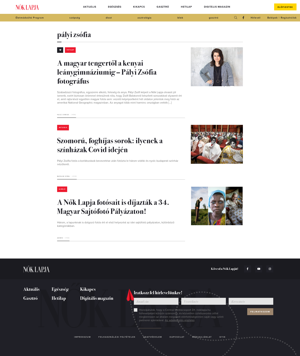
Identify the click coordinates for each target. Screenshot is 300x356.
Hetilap (186, 6)
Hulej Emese (63, 114)
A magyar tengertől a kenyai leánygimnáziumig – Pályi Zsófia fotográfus (107, 71)
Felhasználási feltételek (116, 337)
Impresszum (82, 337)
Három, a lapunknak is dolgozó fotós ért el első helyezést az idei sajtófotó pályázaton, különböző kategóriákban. (115, 224)
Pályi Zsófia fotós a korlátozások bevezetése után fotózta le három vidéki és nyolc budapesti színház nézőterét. (117, 162)
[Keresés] (236, 17)
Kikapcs (139, 6)
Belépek (272, 17)
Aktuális (89, 6)
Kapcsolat (177, 337)
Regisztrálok (289, 17)
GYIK (222, 337)
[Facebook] (243, 17)
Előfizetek (285, 7)
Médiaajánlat (202, 337)
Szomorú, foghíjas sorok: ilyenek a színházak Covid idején (110, 144)
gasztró (213, 17)
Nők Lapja (27, 7)
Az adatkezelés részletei (180, 320)
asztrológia (145, 17)
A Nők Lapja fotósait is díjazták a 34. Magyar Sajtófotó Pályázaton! (113, 206)
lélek (180, 17)
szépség (74, 17)
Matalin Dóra (63, 176)
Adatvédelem (152, 337)
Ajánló (62, 189)
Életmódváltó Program (30, 17)
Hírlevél (255, 17)
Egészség (114, 6)
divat (109, 17)
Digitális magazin (217, 6)
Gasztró (163, 6)
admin (60, 238)
